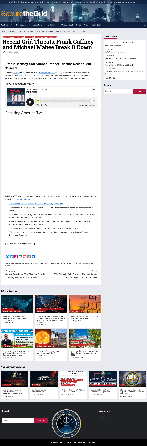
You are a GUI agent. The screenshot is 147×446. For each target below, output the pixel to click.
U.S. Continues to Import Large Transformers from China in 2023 (84, 353)
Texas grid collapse (47, 72)
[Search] (144, 25)
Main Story (7, 385)
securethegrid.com (22, 199)
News (78, 25)
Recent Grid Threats (37, 263)
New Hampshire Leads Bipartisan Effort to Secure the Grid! (124, 72)
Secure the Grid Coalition (27, 75)
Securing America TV (67, 263)
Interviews (20, 37)
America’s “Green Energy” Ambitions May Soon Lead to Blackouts (16, 318)
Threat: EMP (41, 311)
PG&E (16, 72)
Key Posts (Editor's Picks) (80, 343)
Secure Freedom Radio (52, 263)
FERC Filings (78, 380)
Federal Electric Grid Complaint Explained (120, 65)
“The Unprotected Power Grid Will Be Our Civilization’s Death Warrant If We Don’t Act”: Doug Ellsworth (51, 319)
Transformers (72, 382)
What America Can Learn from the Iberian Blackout (84, 317)
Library (51, 25)
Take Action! (67, 25)
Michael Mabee (24, 263)
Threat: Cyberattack (57, 309)
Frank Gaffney (14, 263)
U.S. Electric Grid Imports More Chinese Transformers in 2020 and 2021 (75, 274)
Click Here (103, 417)
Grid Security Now (92, 25)
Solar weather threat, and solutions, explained (48, 352)
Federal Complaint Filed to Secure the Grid (120, 58)
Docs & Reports (67, 380)
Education (37, 25)
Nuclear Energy (23, 25)
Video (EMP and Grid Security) (46, 37)
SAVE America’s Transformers (116, 52)
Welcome (5, 25)
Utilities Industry (68, 385)
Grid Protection (8, 37)
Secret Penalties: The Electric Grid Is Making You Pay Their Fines (36, 203)
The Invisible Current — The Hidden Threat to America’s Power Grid (121, 44)
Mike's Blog (30, 37)
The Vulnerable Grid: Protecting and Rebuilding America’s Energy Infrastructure (17, 353)
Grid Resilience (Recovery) (12, 311)
